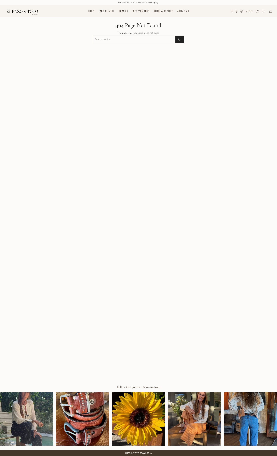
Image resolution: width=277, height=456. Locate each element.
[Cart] (270, 11)
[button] (138, 453)
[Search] (179, 39)
